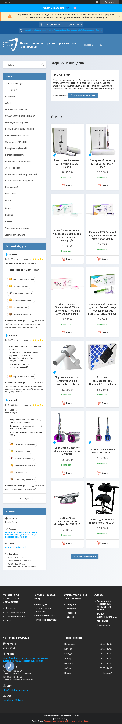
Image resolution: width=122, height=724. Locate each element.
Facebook (71, 613)
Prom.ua (75, 716)
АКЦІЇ (8, 103)
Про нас (9, 215)
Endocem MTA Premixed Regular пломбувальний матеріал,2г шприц (102, 235)
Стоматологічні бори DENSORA (20, 116)
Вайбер (70, 617)
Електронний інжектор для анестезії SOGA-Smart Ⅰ (102, 163)
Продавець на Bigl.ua (61, 718)
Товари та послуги (14, 83)
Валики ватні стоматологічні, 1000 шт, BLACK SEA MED (26, 427)
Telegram (71, 604)
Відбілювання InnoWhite (17, 135)
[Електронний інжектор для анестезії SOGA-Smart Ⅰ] (102, 140)
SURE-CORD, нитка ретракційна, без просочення (25, 347)
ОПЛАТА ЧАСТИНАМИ (16, 109)
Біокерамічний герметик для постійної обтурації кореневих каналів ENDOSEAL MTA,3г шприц (102, 309)
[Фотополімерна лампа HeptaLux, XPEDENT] (102, 427)
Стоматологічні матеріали (18, 161)
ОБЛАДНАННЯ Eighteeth (17, 122)
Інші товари (10, 193)
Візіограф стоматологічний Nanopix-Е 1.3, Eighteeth (102, 381)
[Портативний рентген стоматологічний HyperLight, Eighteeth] (67, 357)
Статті (8, 208)
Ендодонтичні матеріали (84, 95)
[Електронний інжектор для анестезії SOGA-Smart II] (67, 140)
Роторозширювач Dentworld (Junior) (25, 270)
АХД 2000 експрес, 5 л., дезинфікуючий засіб (19, 365)
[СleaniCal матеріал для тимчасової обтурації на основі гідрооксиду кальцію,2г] (67, 210)
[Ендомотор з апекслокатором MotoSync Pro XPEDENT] (67, 497)
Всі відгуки (24, 498)
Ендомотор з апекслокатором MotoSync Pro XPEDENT (67, 521)
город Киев (102, 621)
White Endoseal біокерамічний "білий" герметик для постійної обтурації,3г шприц (67, 309)
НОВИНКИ (10, 96)
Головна (88, 45)
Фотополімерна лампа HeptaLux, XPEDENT (102, 451)
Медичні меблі (12, 187)
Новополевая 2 (104, 625)
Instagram (71, 608)
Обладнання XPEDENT (16, 142)
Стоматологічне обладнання (19, 181)
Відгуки (8, 221)
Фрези (8, 200)
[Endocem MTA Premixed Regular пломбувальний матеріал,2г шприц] (102, 210)
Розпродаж (41, 604)
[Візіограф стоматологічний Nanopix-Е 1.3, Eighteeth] (102, 357)
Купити (69, 185)
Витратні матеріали (14, 155)
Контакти (10, 608)
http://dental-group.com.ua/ (16, 690)
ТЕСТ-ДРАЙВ (11, 90)
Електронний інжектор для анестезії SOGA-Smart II (67, 163)
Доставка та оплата (15, 235)
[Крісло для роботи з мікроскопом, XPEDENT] (102, 497)
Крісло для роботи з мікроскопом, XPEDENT (102, 521)
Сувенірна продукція (46, 620)
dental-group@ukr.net (15, 547)
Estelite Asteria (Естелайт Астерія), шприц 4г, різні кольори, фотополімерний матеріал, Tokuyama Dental (24, 357)
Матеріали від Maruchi (16, 148)
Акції (8, 620)
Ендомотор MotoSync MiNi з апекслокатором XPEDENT (67, 451)
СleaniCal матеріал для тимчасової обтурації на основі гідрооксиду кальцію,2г (67, 235)
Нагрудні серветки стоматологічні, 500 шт (26, 433)
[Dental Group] (10, 44)
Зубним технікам (13, 168)
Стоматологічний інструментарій (21, 174)
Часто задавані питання (17, 228)
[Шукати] (42, 64)
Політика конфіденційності (78, 721)
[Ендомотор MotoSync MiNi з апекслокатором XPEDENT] (67, 427)
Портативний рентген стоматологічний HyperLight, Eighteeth (67, 381)
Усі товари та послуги (84, 556)
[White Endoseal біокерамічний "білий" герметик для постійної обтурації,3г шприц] (67, 283)
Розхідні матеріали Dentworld (19, 129)
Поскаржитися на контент (55, 721)
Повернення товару (15, 616)
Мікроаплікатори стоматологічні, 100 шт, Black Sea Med (25, 421)
